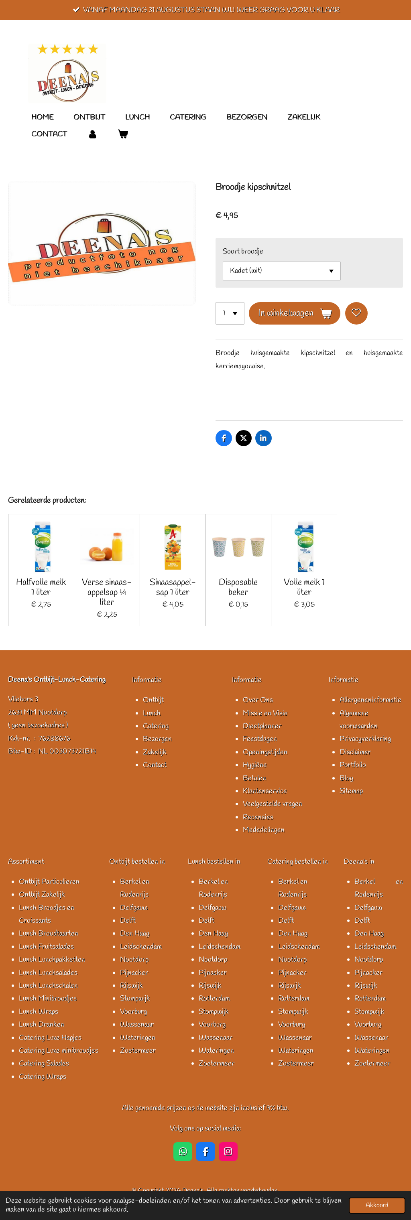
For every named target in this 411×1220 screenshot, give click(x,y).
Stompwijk (135, 998)
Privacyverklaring (365, 739)
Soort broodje (243, 251)
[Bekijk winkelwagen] (122, 134)
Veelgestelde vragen (272, 804)
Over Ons (258, 700)
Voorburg (133, 1012)
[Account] (92, 134)
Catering (156, 726)
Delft (128, 921)
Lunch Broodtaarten (48, 933)
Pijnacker (134, 973)
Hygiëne (255, 765)
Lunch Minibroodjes (48, 998)
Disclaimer (355, 752)
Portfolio (353, 765)
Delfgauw (134, 908)
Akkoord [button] (377, 1205)
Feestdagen (260, 739)
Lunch (152, 713)
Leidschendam (141, 947)
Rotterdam (214, 998)
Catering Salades (44, 1063)
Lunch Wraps (38, 1012)
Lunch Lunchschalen (48, 986)
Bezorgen (157, 739)
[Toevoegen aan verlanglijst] (356, 313)
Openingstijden (265, 752)
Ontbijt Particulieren (49, 882)
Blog (346, 778)
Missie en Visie (265, 713)
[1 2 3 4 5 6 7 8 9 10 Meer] (230, 313)
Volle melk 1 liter (304, 588)
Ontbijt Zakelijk (42, 894)
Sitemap (351, 791)
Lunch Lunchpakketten (52, 959)
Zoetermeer (138, 1051)
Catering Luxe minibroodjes (58, 1051)
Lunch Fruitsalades (46, 947)
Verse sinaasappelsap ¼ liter (107, 593)
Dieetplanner (262, 726)
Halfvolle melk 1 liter (41, 588)
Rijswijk (131, 986)
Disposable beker (238, 588)
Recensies (258, 817)
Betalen (254, 778)
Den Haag (134, 933)
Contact (155, 765)
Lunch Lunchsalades (48, 973)
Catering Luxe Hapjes (50, 1038)
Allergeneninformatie (370, 700)
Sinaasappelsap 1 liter (173, 588)
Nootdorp (134, 959)
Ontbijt (153, 700)
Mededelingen (264, 830)
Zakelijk (155, 752)
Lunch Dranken (41, 1024)
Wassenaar (137, 1024)
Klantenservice (265, 791)
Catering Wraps (42, 1077)
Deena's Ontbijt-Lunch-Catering (57, 679)
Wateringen (137, 1038)
